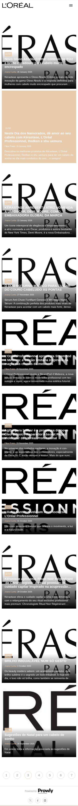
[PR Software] (45, 793)
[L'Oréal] (18, 8)
